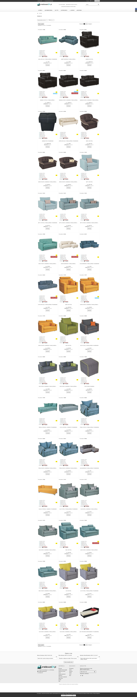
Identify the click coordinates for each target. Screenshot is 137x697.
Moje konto (72, 666)
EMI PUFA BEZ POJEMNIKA (89, 386)
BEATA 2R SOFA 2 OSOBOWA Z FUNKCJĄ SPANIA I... (47, 181)
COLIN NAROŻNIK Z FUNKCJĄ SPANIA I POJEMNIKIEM (89, 263)
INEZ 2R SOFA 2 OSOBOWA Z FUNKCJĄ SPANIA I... (89, 549)
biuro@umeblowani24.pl (49, 0)
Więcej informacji (69, 695)
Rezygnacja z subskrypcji (84, 673)
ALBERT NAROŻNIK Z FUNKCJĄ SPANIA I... (68, 59)
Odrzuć (74, 695)
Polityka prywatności (62, 674)
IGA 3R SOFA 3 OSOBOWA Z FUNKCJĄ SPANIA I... (47, 549)
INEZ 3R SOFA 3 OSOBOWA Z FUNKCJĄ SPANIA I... (48, 590)
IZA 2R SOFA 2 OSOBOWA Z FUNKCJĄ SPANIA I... (47, 631)
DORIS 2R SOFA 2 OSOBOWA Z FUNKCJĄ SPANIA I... (89, 304)
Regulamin (60, 675)
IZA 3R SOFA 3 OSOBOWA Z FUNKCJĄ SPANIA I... (68, 631)
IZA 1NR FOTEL (68, 590)
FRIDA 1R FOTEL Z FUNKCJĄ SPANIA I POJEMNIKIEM (89, 427)
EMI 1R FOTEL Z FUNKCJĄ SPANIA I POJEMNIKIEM (89, 345)
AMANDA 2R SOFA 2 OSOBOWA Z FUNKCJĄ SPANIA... (68, 100)
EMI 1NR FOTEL (68, 345)
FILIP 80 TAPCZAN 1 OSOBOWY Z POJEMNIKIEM (68, 427)
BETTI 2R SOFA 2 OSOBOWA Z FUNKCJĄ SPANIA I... (68, 222)
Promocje (60, 668)
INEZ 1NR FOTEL (69, 549)
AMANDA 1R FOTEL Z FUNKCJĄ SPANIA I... (47, 100)
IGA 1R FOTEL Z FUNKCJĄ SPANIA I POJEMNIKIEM (68, 509)
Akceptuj (63, 695)
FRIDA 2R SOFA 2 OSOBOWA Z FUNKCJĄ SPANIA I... (47, 468)
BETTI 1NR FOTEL (89, 181)
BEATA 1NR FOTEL (89, 141)
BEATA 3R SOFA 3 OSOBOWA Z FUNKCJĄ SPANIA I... (68, 181)
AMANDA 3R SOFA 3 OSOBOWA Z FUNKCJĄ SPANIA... (89, 100)
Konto (70, 674)
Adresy (70, 672)
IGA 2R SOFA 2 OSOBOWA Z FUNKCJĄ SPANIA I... (89, 509)
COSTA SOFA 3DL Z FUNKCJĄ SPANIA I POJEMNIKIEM (47, 304)
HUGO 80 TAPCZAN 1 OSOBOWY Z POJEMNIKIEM (48, 509)
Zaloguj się (87, 0)
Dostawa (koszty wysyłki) (63, 669)
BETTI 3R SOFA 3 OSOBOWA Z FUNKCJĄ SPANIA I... (89, 222)
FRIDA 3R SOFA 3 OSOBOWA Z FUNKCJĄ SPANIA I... (68, 468)
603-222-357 (40, 0)
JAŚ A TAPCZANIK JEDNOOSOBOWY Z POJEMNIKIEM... (89, 631)
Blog (59, 681)
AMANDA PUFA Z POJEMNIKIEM (47, 141)
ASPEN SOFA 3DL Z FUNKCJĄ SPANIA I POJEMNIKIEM (68, 141)
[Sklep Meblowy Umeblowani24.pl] (44, 4)
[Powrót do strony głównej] (37, 13)
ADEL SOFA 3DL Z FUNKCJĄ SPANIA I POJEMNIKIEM (47, 59)
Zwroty (70, 669)
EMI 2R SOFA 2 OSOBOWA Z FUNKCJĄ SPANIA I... (47, 386)
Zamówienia (71, 668)
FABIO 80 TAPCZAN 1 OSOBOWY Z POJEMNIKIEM (48, 427)
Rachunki (70, 671)
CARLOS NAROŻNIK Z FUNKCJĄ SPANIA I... (68, 263)
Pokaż (50, 19)
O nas (60, 672)
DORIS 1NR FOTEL (68, 304)
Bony (70, 675)
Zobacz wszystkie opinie (68, 662)
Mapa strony (61, 678)
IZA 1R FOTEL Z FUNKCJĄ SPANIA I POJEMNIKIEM (89, 590)
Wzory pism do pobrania (63, 676)
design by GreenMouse (75, 684)
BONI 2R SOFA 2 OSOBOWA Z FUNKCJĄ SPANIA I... (48, 263)
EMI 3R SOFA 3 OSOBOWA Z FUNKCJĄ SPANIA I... (68, 386)
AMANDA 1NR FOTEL (89, 59)
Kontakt (60, 679)
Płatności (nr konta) (62, 671)
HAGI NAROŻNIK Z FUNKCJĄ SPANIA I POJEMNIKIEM (89, 468)
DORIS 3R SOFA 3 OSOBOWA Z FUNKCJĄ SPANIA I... (47, 345)
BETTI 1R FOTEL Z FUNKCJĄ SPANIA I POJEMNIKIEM (47, 222)
